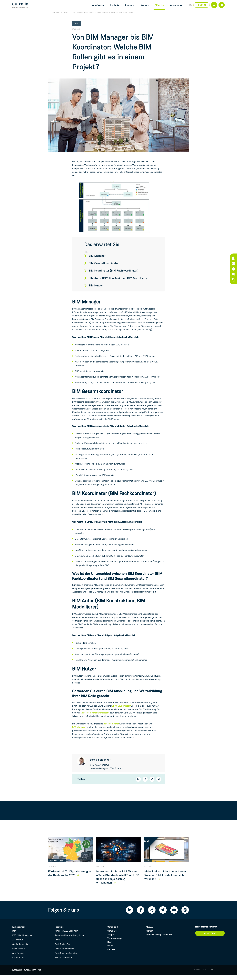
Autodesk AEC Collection (66, 930)
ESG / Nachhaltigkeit (22, 935)
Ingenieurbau (18, 948)
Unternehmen (176, 4)
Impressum (17, 970)
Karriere (111, 949)
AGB (39, 970)
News (110, 945)
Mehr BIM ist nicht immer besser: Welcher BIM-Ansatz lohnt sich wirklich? (165, 875)
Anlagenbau (18, 953)
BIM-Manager (78, 727)
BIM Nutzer (96, 285)
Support (144, 4)
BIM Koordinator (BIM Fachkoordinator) (113, 271)
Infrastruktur (18, 957)
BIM (14, 930)
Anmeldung (210, 933)
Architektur (17, 939)
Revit (57, 939)
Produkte (114, 4)
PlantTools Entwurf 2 (64, 957)
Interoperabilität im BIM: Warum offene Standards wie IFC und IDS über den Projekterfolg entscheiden (117, 877)
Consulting (112, 926)
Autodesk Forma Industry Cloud (70, 935)
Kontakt (201, 4)
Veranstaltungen (115, 938)
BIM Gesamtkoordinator (104, 263)
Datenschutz (30, 970)
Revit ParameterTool (64, 948)
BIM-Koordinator (111, 723)
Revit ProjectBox (62, 944)
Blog (66, 12)
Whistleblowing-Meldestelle (159, 934)
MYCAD (149, 926)
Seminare (129, 4)
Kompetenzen (97, 4)
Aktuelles (159, 4)
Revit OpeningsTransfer (66, 953)
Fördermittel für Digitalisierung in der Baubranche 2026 (69, 873)
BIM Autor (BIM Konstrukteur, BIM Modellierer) (118, 278)
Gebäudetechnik (20, 944)
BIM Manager (97, 256)
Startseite (55, 12)
